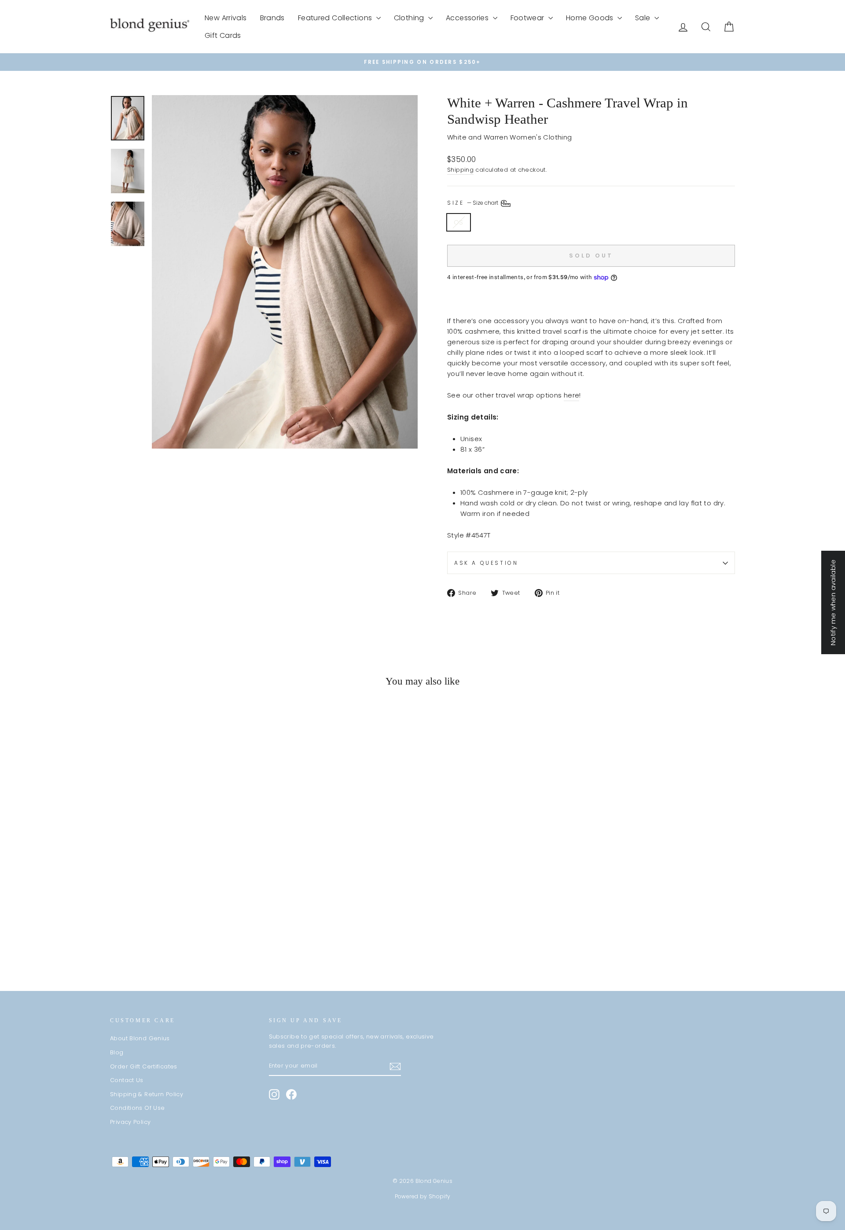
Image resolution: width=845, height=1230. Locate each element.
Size (473, 203)
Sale (643, 18)
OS (458, 222)
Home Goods (590, 18)
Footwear (528, 18)
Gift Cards (223, 35)
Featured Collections (336, 18)
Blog (117, 1052)
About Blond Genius (140, 1038)
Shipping (460, 169)
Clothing (410, 18)
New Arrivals (226, 18)
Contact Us (126, 1080)
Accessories (468, 18)
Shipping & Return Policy (146, 1094)
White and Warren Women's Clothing (509, 137)
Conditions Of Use (137, 1108)
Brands (272, 18)
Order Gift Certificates (143, 1066)
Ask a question (486, 563)
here (572, 395)
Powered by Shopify (423, 1196)
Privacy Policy (130, 1122)
